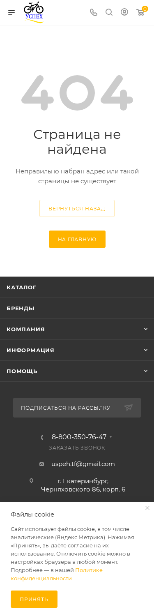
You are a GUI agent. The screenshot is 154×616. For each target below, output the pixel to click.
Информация (31, 350)
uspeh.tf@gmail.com (83, 464)
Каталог (22, 287)
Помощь (22, 371)
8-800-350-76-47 (79, 437)
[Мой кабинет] (124, 13)
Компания (26, 329)
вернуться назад (77, 208)
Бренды (20, 308)
